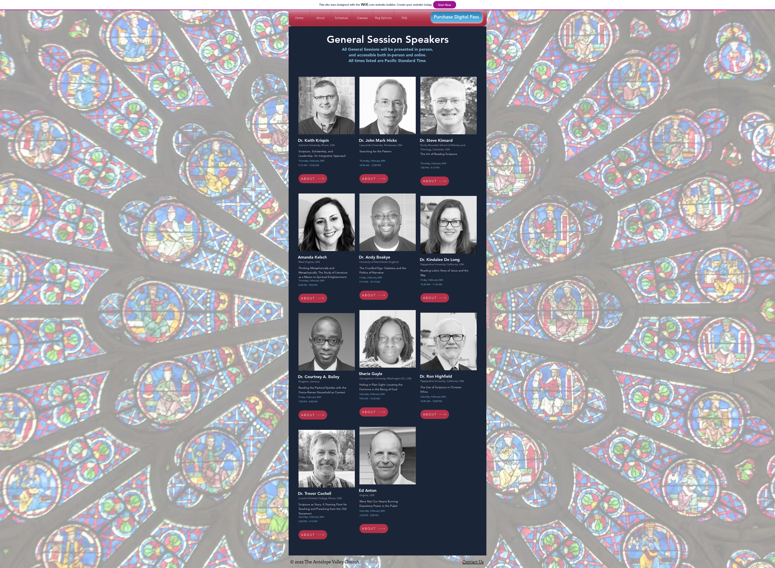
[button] (362, 18)
